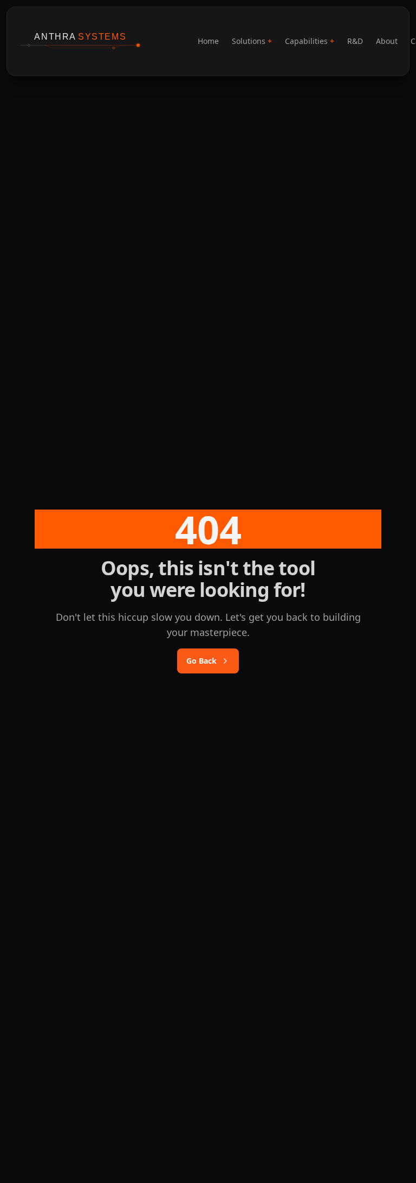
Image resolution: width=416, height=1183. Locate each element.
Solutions (252, 41)
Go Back (201, 661)
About (387, 41)
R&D (355, 41)
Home (208, 41)
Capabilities (309, 41)
